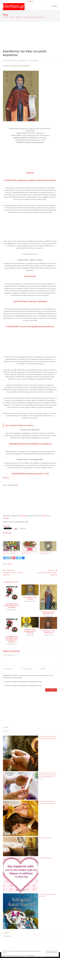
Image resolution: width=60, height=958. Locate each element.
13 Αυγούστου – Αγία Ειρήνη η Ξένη (48, 631)
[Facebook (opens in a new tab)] (30, 1)
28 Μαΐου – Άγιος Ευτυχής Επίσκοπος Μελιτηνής (30, 631)
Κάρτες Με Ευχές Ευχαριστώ (45, 858)
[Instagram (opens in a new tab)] (32, 1)
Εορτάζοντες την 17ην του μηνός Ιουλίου (48, 612)
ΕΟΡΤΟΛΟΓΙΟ (23, 60)
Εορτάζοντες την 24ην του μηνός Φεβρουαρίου (47, 552)
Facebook (23, 516)
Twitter (44, 516)
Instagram (6, 518)
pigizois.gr (6, 477)
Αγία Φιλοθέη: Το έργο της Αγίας (30, 598)
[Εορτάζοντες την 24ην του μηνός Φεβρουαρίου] (48, 546)
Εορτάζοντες (9, 563)
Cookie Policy (31, 955)
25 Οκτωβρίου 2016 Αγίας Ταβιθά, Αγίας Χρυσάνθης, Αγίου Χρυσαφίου (12, 639)
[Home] (3, 17)
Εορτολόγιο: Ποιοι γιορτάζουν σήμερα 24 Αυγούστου (10, 552)
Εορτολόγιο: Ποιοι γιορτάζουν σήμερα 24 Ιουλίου (29, 552)
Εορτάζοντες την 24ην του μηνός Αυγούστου (34, 17)
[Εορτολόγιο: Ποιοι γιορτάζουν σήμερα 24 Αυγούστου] (11, 546)
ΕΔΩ (16, 485)
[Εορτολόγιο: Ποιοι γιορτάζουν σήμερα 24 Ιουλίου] (29, 546)
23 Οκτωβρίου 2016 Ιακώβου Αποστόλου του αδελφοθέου (11, 605)
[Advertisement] (30, 37)
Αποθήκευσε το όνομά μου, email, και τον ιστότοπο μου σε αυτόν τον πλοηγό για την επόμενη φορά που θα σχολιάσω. (28, 676)
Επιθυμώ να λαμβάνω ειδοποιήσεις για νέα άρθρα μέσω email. (23, 685)
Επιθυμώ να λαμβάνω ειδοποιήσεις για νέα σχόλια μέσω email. (23, 682)
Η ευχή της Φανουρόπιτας (45, 837)
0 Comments (34, 60)
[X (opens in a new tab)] (28, 1)
